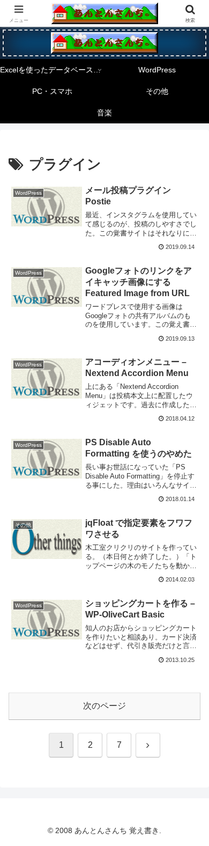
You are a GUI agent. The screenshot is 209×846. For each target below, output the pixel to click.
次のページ (104, 705)
